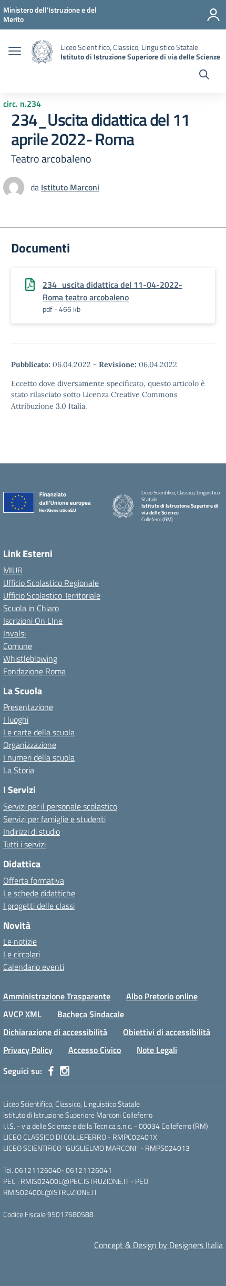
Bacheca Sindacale (90, 1014)
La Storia (18, 770)
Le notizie (20, 941)
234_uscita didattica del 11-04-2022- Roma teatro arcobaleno (112, 290)
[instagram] (64, 1071)
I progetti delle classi (39, 905)
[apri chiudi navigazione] (14, 52)
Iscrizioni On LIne (33, 620)
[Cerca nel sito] (204, 76)
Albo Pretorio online (162, 996)
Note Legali (157, 1050)
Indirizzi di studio (31, 831)
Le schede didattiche (39, 893)
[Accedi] (213, 15)
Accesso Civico (94, 1050)
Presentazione (28, 707)
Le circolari (21, 954)
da (35, 187)
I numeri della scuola (39, 757)
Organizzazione (29, 744)
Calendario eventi (33, 966)
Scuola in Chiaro (31, 608)
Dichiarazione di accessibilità (55, 1032)
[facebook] (51, 1071)
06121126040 (38, 1170)
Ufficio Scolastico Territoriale (51, 595)
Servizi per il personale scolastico (60, 806)
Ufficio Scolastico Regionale (51, 582)
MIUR (13, 570)
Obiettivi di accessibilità (166, 1032)
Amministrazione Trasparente (56, 996)
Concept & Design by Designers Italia (158, 1245)
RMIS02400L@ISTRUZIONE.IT (50, 1192)
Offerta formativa (33, 880)
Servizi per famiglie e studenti (54, 819)
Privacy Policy (28, 1050)
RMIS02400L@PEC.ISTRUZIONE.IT (74, 1181)
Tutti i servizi (24, 844)
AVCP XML (22, 1014)
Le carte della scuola (39, 732)
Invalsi (14, 633)
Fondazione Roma (34, 671)
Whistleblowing (30, 658)
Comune (17, 646)
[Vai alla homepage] (42, 52)
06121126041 (89, 1170)
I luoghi (15, 719)
